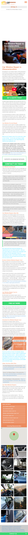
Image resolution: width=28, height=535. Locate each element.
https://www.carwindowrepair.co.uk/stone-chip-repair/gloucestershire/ (14, 381)
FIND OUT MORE (14, 303)
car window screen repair (9, 406)
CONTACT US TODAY (14, 164)
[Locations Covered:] (1, 2)
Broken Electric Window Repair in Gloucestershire (13, 529)
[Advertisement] (14, 26)
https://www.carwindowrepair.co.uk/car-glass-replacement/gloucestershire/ (14, 367)
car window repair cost (8, 415)
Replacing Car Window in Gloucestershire (11, 528)
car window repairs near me (9, 411)
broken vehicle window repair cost (11, 413)
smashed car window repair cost (10, 417)
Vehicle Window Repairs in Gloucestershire (11, 526)
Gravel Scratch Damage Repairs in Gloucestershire (13, 531)
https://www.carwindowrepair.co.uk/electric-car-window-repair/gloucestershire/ (14, 374)
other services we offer (8, 420)
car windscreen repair (8, 408)
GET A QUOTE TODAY (14, 98)
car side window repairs (8, 422)
